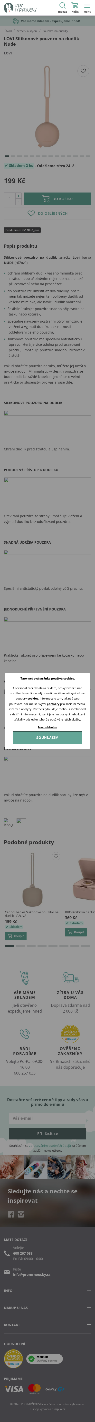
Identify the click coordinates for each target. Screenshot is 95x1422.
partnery (53, 704)
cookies (33, 698)
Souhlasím (47, 737)
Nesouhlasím (47, 727)
